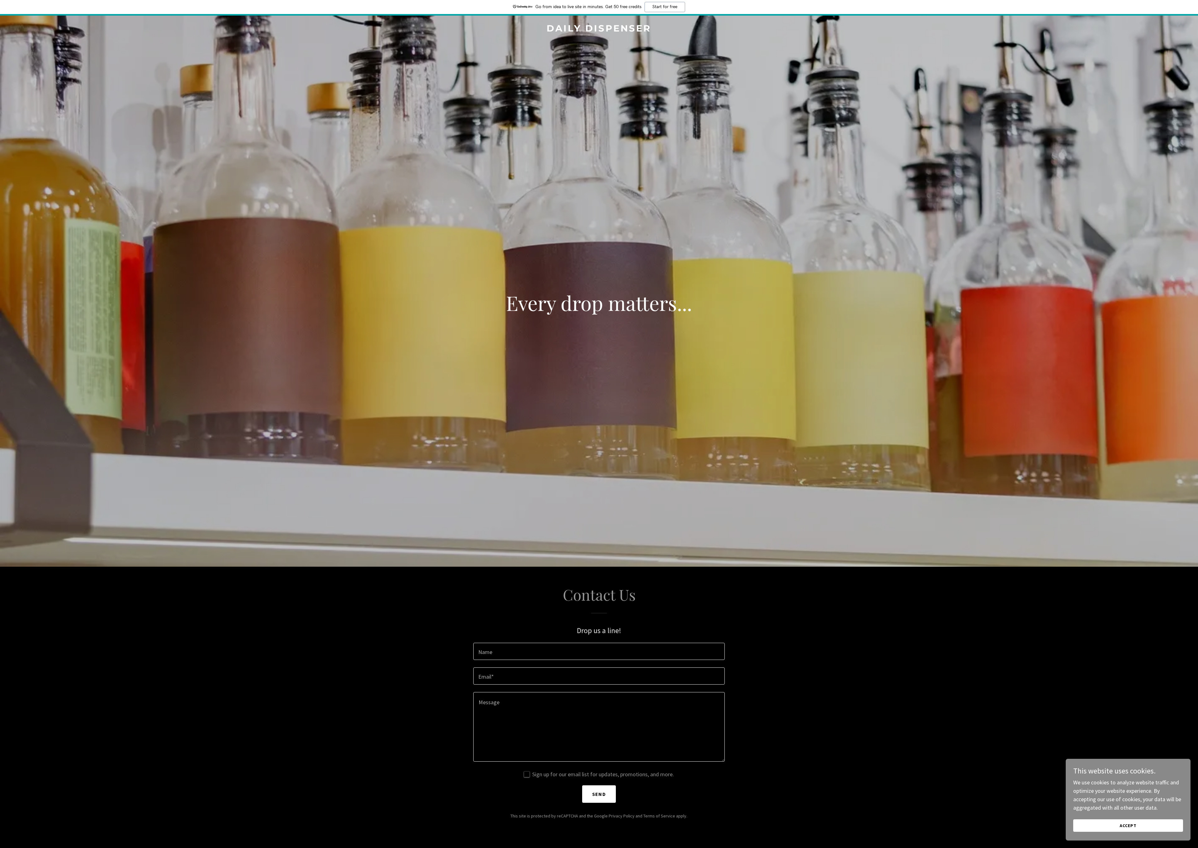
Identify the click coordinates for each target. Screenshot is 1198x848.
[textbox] (598, 651)
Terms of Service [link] (659, 816)
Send (599, 794)
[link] (599, 29)
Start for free (664, 7)
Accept (1128, 825)
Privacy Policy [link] (622, 816)
